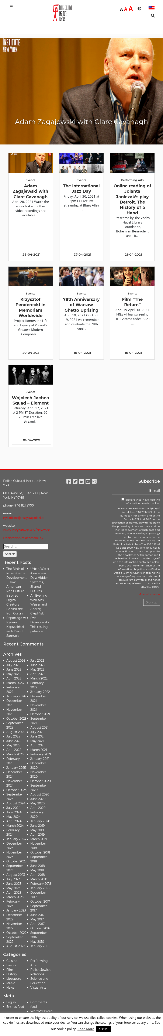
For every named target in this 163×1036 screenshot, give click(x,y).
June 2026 (13, 669)
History (11, 974)
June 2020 (37, 799)
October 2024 (16, 790)
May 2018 (37, 870)
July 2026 (13, 665)
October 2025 (16, 718)
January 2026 (16, 696)
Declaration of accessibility (23, 538)
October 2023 (16, 861)
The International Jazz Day (81, 188)
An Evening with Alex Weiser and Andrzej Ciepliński (38, 604)
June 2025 (13, 741)
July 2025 (13, 736)
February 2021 (40, 754)
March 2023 (15, 897)
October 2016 (40, 928)
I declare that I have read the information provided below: (142, 501)
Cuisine (11, 961)
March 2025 (15, 754)
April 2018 (37, 875)
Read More (85, 1029)
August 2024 (15, 803)
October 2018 (40, 852)
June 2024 (13, 812)
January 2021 (39, 759)
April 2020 (37, 808)
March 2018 (38, 879)
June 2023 (13, 884)
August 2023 (15, 875)
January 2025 (16, 768)
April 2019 (37, 834)
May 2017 (37, 919)
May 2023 (13, 888)
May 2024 (13, 817)
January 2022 (40, 692)
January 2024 (16, 839)
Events (11, 965)
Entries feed (15, 1007)
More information (149, 594)
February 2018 (40, 884)
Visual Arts (38, 987)
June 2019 (37, 826)
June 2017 (37, 915)
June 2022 (37, 665)
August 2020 (39, 794)
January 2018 (39, 888)
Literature (13, 979)
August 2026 (15, 660)
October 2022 (16, 933)
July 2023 (13, 879)
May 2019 (37, 830)
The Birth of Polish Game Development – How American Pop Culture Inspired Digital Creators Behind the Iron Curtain (16, 591)
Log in (11, 1002)
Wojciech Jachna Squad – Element (30, 400)
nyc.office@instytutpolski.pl (23, 518)
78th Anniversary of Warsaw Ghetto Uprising (81, 305)
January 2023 (16, 910)
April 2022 (37, 674)
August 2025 (15, 732)
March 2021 (38, 750)
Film (9, 970)
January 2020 (40, 821)
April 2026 (13, 678)
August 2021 (39, 727)
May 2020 (37, 803)
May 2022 (37, 669)
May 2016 (37, 942)
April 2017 (37, 924)
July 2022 (37, 660)
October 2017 (40, 901)
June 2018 (37, 866)
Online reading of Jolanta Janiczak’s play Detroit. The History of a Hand (132, 199)
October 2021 (40, 714)
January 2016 (39, 946)
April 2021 (37, 745)
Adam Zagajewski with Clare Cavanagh (30, 191)
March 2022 (39, 678)
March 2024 (15, 826)
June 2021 (37, 736)
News (10, 987)
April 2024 (13, 821)
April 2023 (13, 892)
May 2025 (13, 745)
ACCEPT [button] (103, 1029)
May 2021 (37, 741)
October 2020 (40, 781)
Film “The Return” (132, 302)
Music (10, 983)
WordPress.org (41, 1011)
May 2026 (13, 674)
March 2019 (38, 839)
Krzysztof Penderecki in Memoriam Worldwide (30, 307)
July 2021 (37, 732)
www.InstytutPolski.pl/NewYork (26, 530)
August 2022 (15, 946)
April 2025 (13, 750)
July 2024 (13, 808)
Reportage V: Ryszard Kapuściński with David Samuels (16, 627)
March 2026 (15, 683)
